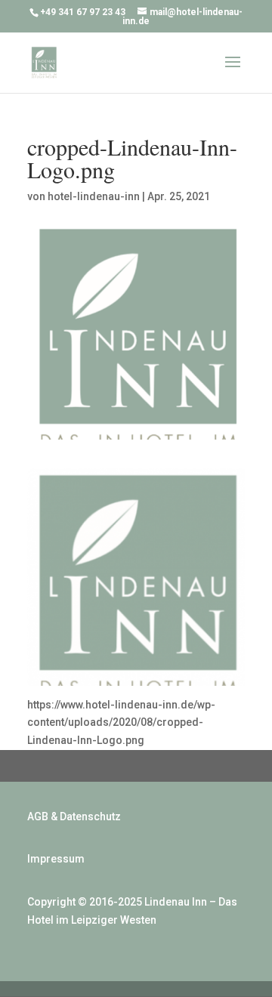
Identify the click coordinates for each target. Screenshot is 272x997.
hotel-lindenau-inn (94, 196)
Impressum (56, 859)
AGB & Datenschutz (74, 816)
